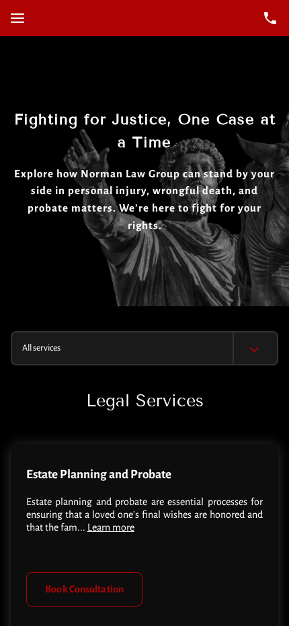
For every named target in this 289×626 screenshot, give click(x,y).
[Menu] (17, 18)
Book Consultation (84, 589)
